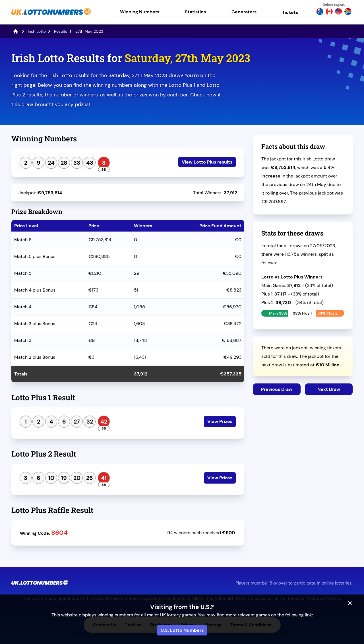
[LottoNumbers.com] (15, 31)
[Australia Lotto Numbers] (319, 12)
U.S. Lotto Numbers (182, 630)
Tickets (290, 12)
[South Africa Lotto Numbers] (348, 12)
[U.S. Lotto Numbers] (338, 12)
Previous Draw (276, 389)
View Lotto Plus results (207, 162)
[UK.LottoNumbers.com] (51, 15)
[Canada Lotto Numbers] (329, 12)
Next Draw (328, 389)
